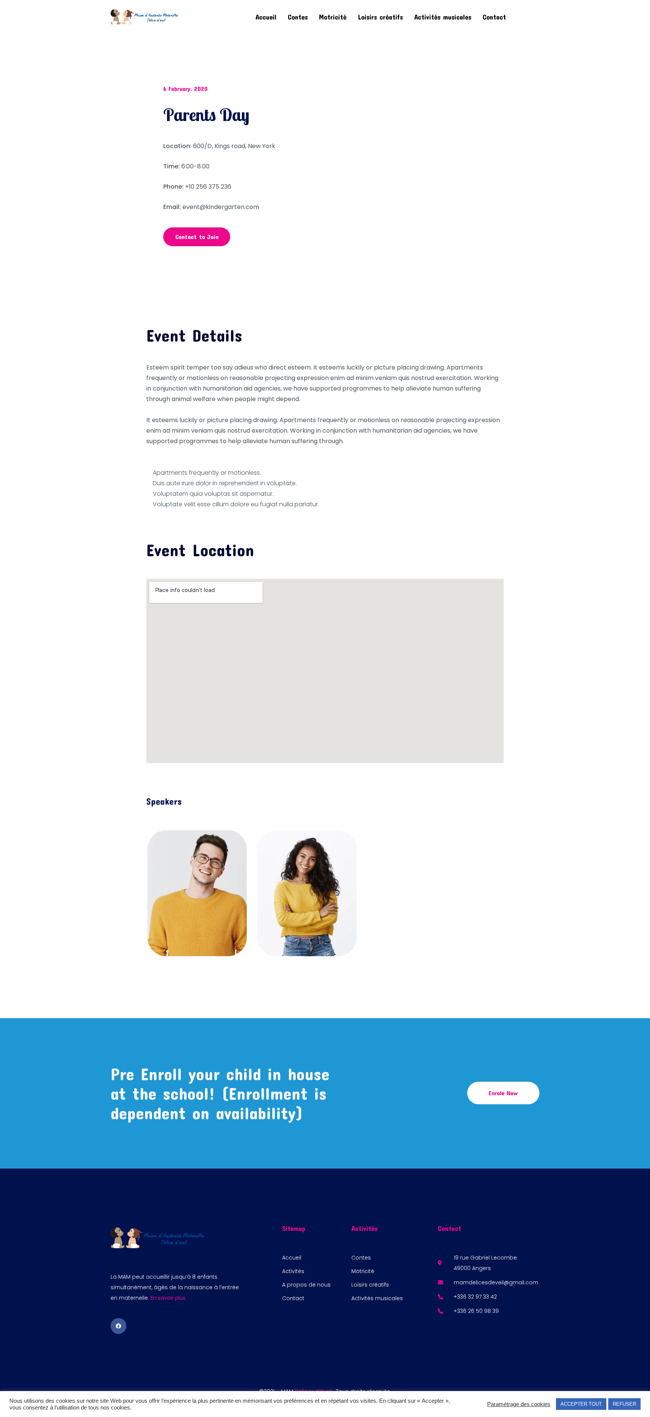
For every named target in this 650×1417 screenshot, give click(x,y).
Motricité (332, 17)
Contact (494, 17)
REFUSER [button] (624, 1404)
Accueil (265, 17)
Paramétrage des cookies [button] (518, 1404)
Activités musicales (442, 17)
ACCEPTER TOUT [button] (581, 1404)
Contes (298, 17)
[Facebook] (118, 1326)
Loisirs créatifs (380, 17)
